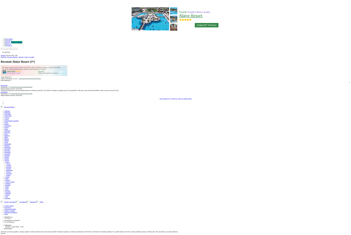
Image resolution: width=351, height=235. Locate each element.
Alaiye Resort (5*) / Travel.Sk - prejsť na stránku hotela (176, 98)
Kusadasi (8, 192)
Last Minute (22, 202)
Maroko (6, 139)
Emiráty (6, 124)
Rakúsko (7, 145)
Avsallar (207, 12)
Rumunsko (7, 147)
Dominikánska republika (11, 121)
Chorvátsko (7, 114)
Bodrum (7, 180)
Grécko (6, 127)
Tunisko (6, 159)
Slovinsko (7, 150)
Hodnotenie (4, 85)
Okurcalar (9, 173)
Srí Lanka (7, 154)
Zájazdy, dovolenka (10, 202)
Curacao (6, 117)
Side (6, 196)
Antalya (7, 177)
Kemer (7, 190)
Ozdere (7, 195)
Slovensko (7, 149)
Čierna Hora (8, 116)
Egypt (6, 122)
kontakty (3, 55)
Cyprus (6, 119)
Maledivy (7, 135)
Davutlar (7, 185)
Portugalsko (7, 144)
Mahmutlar (9, 170)
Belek (7, 178)
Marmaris (8, 193)
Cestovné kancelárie (10, 209)
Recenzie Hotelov (9, 107)
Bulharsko (7, 112)
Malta (6, 137)
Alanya (199, 12)
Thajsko (6, 157)
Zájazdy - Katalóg (9, 211)
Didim (7, 187)
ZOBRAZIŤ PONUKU (207, 25)
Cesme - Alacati (9, 182)
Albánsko (7, 111)
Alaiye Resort (191, 15)
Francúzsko (7, 126)
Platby (41, 202)
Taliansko (7, 155)
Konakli (8, 168)
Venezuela (7, 198)
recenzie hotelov (9, 206)
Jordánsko (7, 131)
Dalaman (8, 183)
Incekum (8, 167)
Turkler (8, 175)
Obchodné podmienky (10, 212)
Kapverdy (7, 132)
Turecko (191, 12)
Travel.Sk (41, 71)
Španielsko (7, 152)
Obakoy (8, 172)
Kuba (6, 134)
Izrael (6, 129)
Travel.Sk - (13, 42)
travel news (7, 207)
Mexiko (6, 140)
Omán (6, 142)
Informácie (33, 202)
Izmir (6, 188)
